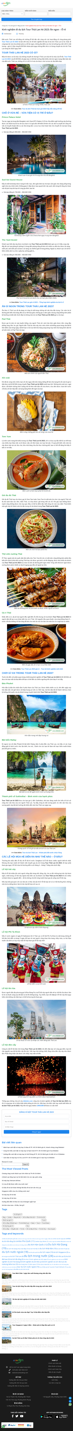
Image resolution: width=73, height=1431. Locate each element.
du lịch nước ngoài (15, 1252)
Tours (38, 1223)
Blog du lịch (21, 26)
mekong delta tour (10, 1264)
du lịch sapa (46, 1252)
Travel (44, 1220)
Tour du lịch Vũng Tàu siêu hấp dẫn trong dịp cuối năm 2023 (32, 1286)
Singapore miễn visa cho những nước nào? (16, 1191)
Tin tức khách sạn (24, 1223)
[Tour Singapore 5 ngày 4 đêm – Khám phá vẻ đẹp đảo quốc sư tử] (6, 1327)
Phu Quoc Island (43, 1264)
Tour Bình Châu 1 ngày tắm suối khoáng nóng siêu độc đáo (31, 1273)
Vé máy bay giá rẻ (8, 1226)
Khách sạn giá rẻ (7, 1220)
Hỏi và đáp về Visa (31, 1229)
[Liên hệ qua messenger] (70, 1401)
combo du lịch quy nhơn (24, 1238)
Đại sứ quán (51, 1229)
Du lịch (36, 4)
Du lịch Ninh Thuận (63, 1249)
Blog (4, 1217)
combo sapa (52, 1241)
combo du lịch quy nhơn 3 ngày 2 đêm (42, 1238)
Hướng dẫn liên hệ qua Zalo (18, 1383)
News (33, 1223)
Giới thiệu (55, 1380)
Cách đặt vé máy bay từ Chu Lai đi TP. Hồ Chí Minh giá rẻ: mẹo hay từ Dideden (29, 1158)
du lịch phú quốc (34, 1252)
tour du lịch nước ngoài (28, 1267)
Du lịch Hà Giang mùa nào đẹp (17, 1249)
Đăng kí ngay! (36, 1132)
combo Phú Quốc (25, 1241)
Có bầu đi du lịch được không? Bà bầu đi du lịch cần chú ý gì (21, 1187)
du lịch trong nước (38, 1256)
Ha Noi (27, 1259)
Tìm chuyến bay (36, 19)
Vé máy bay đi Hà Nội (9, 1195)
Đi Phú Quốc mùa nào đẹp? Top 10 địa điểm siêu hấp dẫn (31, 1312)
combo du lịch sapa (58, 1239)
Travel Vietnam (60, 1267)
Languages (64, 4)
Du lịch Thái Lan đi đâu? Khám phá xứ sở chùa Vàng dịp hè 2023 (33, 1338)
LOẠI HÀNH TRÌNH (7, 10)
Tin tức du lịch (41, 1217)
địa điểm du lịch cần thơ (21, 1269)
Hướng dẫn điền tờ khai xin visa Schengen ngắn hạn (19, 1202)
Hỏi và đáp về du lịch (29, 1217)
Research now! (7, 1162)
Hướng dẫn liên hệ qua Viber (18, 1380)
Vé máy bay (28, 4)
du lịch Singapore (60, 1252)
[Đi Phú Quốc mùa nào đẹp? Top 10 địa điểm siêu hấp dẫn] (6, 1314)
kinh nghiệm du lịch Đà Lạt (33, 1262)
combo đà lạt (60, 1241)
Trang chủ (18, 4)
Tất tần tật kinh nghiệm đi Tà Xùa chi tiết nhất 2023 (29, 1299)
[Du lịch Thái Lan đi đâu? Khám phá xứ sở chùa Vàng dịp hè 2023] (6, 1340)
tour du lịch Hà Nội (11, 1267)
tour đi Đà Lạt (44, 1267)
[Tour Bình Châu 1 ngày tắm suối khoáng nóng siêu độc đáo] (6, 1275)
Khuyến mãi (14, 1229)
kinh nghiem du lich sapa (39, 1259)
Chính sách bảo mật (54, 1363)
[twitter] (17, 1416)
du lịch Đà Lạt (60, 1256)
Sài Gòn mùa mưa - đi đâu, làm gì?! (13, 1205)
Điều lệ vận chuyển (55, 1372)
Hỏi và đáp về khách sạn (10, 1223)
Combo (56, 4)
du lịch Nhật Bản (48, 1248)
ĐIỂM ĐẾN (51, 10)
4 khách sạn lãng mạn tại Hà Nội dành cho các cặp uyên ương (22, 1177)
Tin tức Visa (42, 1229)
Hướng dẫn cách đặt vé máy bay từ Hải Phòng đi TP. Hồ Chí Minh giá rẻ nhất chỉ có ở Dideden (34, 1154)
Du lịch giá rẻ (12, 26)
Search (25, 1164)
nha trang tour (23, 1264)
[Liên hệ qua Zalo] (70, 1398)
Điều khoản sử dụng (54, 1366)
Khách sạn (43, 4)
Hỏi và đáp (6, 1229)
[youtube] (22, 1416)
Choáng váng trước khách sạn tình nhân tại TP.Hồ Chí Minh (21, 1173)
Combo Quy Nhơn (41, 1241)
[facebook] (13, 1416)
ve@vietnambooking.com (20, 1373)
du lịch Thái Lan (16, 1256)
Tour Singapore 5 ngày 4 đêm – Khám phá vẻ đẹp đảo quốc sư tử (33, 1325)
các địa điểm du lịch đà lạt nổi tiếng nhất (17, 1245)
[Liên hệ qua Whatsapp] (70, 1404)
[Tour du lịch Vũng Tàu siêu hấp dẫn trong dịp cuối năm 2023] (6, 1288)
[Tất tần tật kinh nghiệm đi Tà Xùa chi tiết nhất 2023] (6, 1301)
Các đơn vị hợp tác (55, 1383)
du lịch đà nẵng (16, 1259)
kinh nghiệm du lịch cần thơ (56, 1259)
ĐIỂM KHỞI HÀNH (30, 10)
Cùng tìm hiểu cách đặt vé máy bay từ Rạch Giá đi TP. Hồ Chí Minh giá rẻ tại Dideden (30, 1151)
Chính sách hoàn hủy (54, 1369)
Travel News (45, 1223)
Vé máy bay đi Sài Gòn (9, 1198)
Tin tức (22, 1229)
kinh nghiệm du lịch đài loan (55, 1262)
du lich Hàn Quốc (38, 1244)
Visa (50, 4)
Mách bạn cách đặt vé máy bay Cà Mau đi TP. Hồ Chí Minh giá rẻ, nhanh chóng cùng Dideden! (33, 1147)
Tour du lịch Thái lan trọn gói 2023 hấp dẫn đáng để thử (42, 109)
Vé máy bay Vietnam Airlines (11, 1180)
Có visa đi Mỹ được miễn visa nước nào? (15, 1184)
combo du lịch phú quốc (9, 1239)
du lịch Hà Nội (33, 1249)
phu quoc (34, 1264)
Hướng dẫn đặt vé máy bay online (18, 1386)
